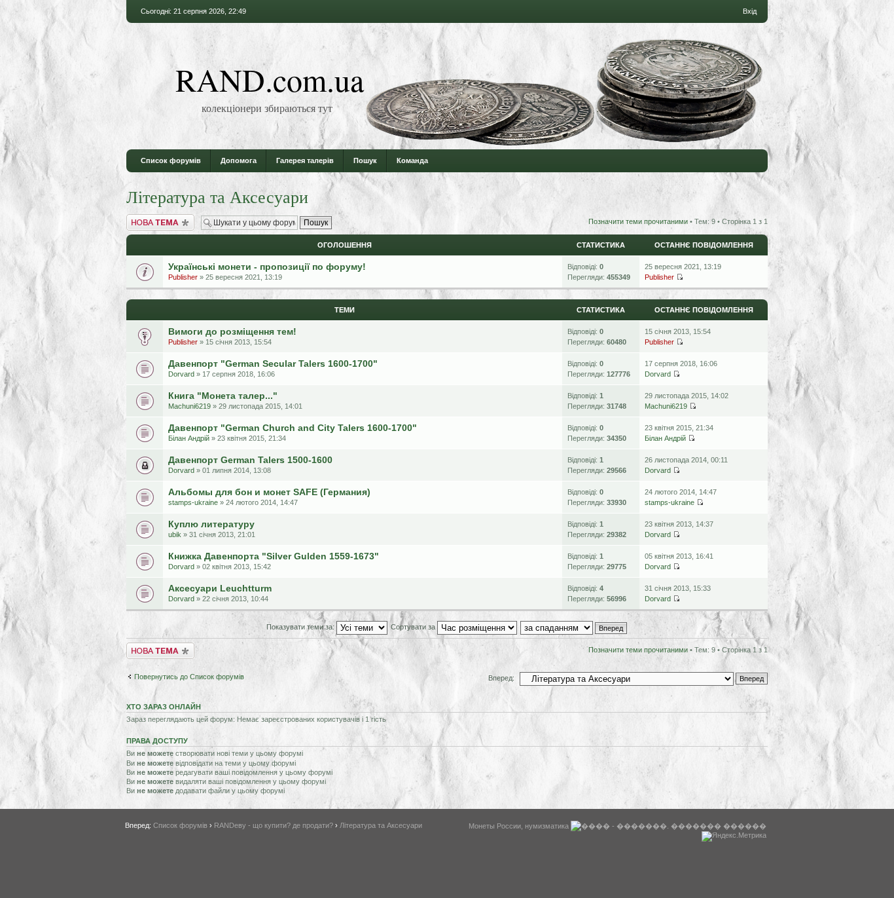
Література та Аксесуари (217, 196)
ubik (174, 534)
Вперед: (501, 678)
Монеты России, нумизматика (519, 826)
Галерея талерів (305, 160)
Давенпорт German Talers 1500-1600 (250, 460)
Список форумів (171, 160)
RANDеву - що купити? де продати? (273, 825)
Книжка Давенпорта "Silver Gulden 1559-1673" (273, 556)
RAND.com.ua (269, 79)
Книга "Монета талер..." (222, 395)
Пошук (365, 160)
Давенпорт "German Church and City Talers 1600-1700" (292, 427)
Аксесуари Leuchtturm (220, 588)
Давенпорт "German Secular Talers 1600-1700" (273, 363)
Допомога (239, 160)
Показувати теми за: (301, 627)
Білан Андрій (188, 438)
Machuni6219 (189, 406)
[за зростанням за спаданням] (574, 627)
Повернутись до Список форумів (189, 677)
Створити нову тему (160, 218)
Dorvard (181, 374)
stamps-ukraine (193, 502)
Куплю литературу (211, 524)
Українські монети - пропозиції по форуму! (267, 266)
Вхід (750, 11)
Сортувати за (414, 627)
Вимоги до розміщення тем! (232, 331)
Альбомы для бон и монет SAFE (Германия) (269, 492)
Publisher (183, 277)
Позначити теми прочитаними (638, 221)
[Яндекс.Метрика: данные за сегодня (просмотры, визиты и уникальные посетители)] (734, 836)
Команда (412, 160)
